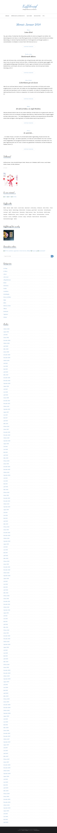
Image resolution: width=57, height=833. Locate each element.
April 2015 (5, 486)
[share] (9, 196)
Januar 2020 (6, 352)
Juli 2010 (5, 650)
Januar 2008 (6, 730)
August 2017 (6, 412)
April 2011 (5, 624)
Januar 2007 (6, 762)
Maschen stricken (28, 54)
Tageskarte (5, 314)
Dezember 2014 (6, 498)
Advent (26, 80)
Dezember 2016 (6, 432)
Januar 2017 (6, 429)
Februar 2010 (6, 664)
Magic (4, 300)
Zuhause (28, 130)
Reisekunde (5, 311)
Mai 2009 (5, 690)
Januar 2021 (6, 337)
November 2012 (6, 570)
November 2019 (6, 357)
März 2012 (5, 592)
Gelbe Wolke (22, 210)
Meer (35, 212)
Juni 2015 (5, 481)
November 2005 (6, 802)
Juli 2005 (5, 813)
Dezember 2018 (6, 377)
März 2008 (5, 727)
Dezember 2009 (6, 670)
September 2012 (6, 575)
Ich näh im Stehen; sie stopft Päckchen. (28, 109)
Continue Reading (28, 46)
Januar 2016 (6, 463)
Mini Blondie (40, 212)
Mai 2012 (5, 587)
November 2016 (6, 435)
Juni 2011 (5, 618)
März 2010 (5, 661)
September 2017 (6, 409)
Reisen (34, 214)
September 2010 (6, 644)
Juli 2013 (5, 547)
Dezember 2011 (6, 601)
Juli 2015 (5, 478)
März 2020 (5, 349)
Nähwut (28, 30)
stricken (20, 216)
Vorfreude (29, 216)
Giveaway (28, 210)
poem (17, 214)
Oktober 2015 (6, 472)
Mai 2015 (5, 483)
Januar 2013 (6, 564)
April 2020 (5, 346)
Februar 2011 (6, 630)
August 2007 (6, 744)
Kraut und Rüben (7, 297)
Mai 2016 (5, 452)
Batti (12, 207)
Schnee (47, 214)
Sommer (5, 216)
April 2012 (5, 590)
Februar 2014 (6, 526)
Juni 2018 (5, 392)
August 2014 (6, 509)
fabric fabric (46, 207)
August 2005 (6, 810)
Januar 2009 (6, 701)
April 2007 (5, 753)
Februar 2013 (6, 561)
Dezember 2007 (6, 733)
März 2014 (5, 524)
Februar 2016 (6, 461)
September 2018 (6, 383)
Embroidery (33, 207)
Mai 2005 (5, 819)
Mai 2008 (5, 724)
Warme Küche (35, 216)
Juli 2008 (5, 719)
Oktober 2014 (6, 504)
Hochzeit (5, 212)
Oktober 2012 (6, 572)
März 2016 (5, 458)
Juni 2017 (5, 415)
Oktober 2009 (6, 676)
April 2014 (5, 521)
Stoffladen (14, 216)
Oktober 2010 (6, 641)
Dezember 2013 (6, 532)
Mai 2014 (5, 518)
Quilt (26, 214)
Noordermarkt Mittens (28, 56)
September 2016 (6, 440)
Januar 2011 (6, 633)
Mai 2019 (5, 369)
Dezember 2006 (6, 765)
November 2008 (6, 707)
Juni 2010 (5, 653)
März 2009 (5, 696)
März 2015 (5, 489)
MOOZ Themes (25, 830)
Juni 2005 (5, 816)
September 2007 (6, 742)
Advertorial (5, 277)
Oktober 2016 (6, 438)
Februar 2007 (6, 759)
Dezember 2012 (6, 567)
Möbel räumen (29, 212)
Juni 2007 (5, 750)
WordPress (36, 830)
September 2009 (6, 679)
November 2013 (6, 535)
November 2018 (6, 380)
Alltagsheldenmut (7, 280)
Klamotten (22, 212)
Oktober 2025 (6, 329)
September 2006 (6, 773)
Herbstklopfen (47, 210)
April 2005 (5, 822)
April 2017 (5, 420)
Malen (4, 302)
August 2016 (6, 443)
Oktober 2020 (6, 343)
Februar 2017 (6, 426)
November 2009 (6, 673)
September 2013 (6, 541)
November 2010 (6, 638)
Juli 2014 (5, 512)
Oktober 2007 (6, 739)
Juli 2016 (5, 446)
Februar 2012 (6, 595)
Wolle (15, 218)
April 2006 (5, 788)
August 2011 (6, 613)
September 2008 (6, 713)
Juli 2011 (5, 615)
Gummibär (40, 210)
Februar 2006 (6, 793)
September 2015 (6, 475)
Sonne (9, 216)
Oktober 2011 (6, 607)
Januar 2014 (6, 529)
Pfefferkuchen (11, 214)
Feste (51, 207)
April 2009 (5, 693)
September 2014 (6, 506)
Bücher (4, 282)
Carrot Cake (21, 207)
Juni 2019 (5, 366)
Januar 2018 (6, 397)
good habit (34, 210)
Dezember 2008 (6, 704)
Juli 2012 (5, 581)
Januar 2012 (6, 598)
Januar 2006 (6, 796)
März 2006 (5, 790)
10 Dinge (5, 268)
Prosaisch (22, 214)
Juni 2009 (5, 687)
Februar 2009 (6, 699)
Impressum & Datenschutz (18, 15)
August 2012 (6, 578)
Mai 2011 (5, 621)
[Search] (52, 256)
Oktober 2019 (6, 360)
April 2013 (5, 555)
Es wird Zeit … (28, 133)
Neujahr (5, 214)
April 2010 (5, 658)
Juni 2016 (5, 449)
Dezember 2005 (6, 799)
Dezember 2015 (6, 466)
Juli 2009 (5, 684)
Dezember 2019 (6, 354)
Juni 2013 (5, 549)
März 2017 (5, 423)
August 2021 (6, 331)
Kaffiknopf (29, 6)
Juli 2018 (5, 389)
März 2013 (5, 558)
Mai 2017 (5, 417)
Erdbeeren (39, 207)
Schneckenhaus (40, 214)
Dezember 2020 (6, 340)
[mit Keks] (13, 196)
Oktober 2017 (6, 406)
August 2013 (6, 544)
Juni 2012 (5, 584)
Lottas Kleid (28, 32)
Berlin (15, 207)
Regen (30, 214)
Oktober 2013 (6, 538)
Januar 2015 (6, 495)
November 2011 (6, 604)
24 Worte (5, 271)
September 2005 (6, 808)
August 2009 (6, 681)
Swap (24, 216)
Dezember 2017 (6, 400)
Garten (10, 210)
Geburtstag (15, 210)
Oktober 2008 (6, 710)
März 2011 (5, 627)
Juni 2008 (5, 722)
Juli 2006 (5, 779)
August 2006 (6, 776)
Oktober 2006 (6, 770)
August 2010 (6, 647)
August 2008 (6, 716)
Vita (43, 15)
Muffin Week (47, 212)
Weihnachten (43, 216)
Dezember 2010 (6, 635)
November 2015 (6, 469)
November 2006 (6, 767)
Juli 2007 (5, 747)
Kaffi (10, 212)
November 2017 (6, 403)
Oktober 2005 (6, 805)
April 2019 (5, 372)
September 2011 (6, 610)
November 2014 (6, 501)
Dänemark (27, 207)
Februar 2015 (6, 492)
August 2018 (6, 386)
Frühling (5, 210)
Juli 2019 (5, 363)
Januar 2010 (6, 667)
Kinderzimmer (15, 212)
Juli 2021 (5, 334)
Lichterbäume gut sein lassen (28, 83)
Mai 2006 (5, 785)
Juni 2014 (5, 515)
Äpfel (4, 207)
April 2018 (5, 395)
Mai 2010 (5, 656)
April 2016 (5, 455)
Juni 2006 (5, 782)
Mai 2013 (5, 552)
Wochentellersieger (8, 218)
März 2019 (5, 374)
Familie (30, 80)
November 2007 (6, 736)
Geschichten (37, 15)
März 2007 (5, 756)
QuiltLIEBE (29, 15)
